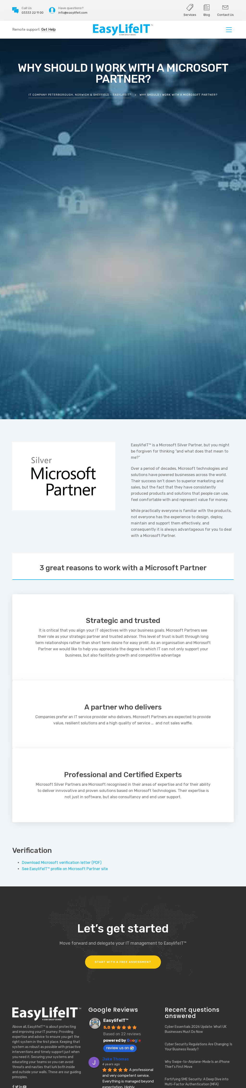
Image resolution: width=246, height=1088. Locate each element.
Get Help (48, 29)
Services (190, 15)
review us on (117, 1048)
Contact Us (225, 15)
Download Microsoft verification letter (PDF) (61, 862)
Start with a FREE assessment (123, 962)
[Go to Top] (236, 1077)
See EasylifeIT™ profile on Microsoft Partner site (65, 869)
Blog (206, 15)
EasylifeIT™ (116, 1020)
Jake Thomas (115, 1059)
